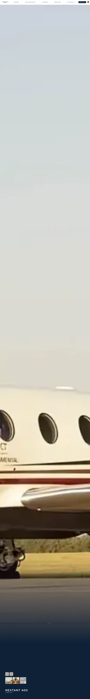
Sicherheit (71, 2)
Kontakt (82, 2)
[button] (16, 2)
